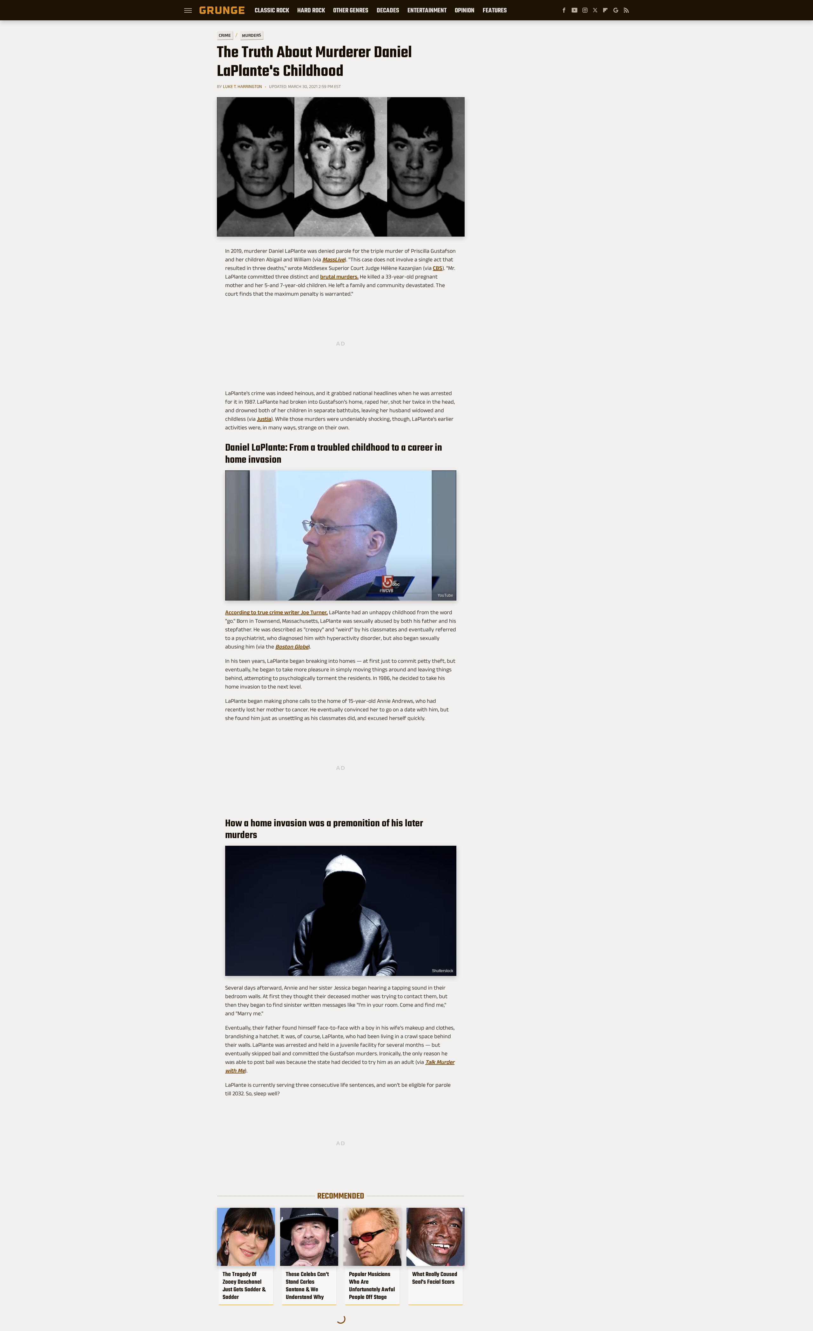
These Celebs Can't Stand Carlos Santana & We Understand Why (307, 1285)
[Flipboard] (605, 10)
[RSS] (626, 10)
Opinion (464, 10)
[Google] (616, 10)
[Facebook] (564, 10)
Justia (264, 419)
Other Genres (350, 10)
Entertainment (427, 10)
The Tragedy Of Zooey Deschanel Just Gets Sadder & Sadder (244, 1285)
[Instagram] (585, 10)
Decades (388, 10)
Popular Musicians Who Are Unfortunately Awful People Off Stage (372, 1285)
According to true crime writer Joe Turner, (276, 612)
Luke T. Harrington (242, 86)
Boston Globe (291, 646)
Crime (225, 35)
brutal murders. (339, 276)
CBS (437, 268)
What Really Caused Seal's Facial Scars (434, 1278)
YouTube (445, 595)
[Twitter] (595, 10)
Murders (251, 35)
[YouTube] (574, 10)
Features (495, 10)
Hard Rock (311, 10)
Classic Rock (272, 10)
